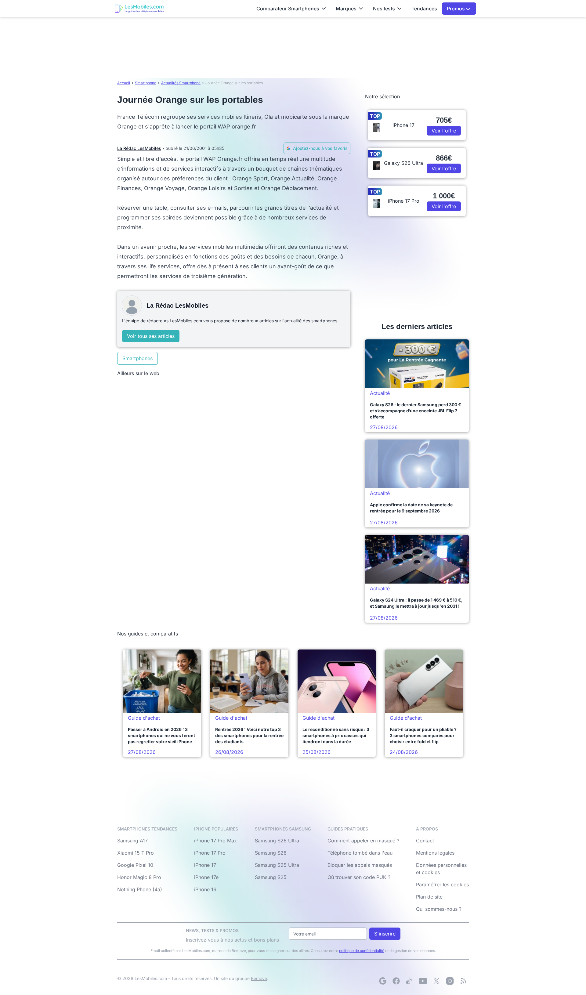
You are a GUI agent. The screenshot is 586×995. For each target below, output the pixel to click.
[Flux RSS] (463, 980)
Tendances (424, 8)
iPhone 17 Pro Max (215, 841)
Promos (456, 8)
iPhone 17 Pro (210, 853)
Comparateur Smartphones (287, 8)
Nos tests (384, 8)
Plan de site (429, 897)
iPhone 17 (205, 865)
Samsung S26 (271, 853)
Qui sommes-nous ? (438, 909)
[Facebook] (396, 980)
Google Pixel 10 (135, 865)
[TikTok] (409, 980)
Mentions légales (435, 853)
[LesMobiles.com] (139, 8)
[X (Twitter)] (436, 980)
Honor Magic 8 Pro (139, 877)
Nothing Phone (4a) (139, 889)
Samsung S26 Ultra (277, 841)
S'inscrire (385, 934)
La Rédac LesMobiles (139, 148)
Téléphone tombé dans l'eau (359, 853)
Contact (425, 841)
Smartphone (145, 83)
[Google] (382, 980)
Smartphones (137, 358)
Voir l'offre (444, 131)
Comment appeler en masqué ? (363, 841)
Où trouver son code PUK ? (358, 877)
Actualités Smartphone (181, 83)
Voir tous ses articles (151, 336)
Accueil (123, 83)
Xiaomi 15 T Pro (135, 853)
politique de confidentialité (361, 950)
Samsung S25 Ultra (277, 865)
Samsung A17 (132, 841)
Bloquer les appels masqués (359, 865)
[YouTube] (423, 980)
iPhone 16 (205, 889)
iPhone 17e (206, 877)
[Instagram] (449, 980)
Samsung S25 (271, 877)
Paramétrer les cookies (442, 884)
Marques (346, 8)
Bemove (259, 978)
